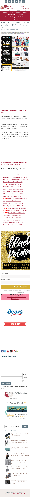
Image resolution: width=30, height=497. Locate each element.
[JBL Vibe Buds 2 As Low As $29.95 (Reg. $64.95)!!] (7, 449)
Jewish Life (21, 17)
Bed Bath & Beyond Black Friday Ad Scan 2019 (15, 179)
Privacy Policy (16, 493)
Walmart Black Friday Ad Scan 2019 (12, 225)
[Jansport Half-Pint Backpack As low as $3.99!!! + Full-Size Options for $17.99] (7, 456)
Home (5, 12)
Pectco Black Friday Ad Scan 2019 (17, 208)
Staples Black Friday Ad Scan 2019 (12, 215)
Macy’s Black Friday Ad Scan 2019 (12, 201)
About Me (23, 493)
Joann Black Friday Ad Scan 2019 (12, 196)
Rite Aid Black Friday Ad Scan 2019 (17, 210)
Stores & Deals (11, 14)
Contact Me (15, 19)
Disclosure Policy (8, 493)
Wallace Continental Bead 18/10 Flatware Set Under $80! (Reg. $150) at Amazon (20, 462)
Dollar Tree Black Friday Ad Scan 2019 (13, 189)
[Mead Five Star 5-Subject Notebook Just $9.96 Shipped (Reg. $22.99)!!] (7, 443)
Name (24, 374)
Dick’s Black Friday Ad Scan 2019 (12, 186)
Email (24, 377)
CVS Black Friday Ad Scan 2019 (16, 184)
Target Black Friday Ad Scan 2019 (12, 217)
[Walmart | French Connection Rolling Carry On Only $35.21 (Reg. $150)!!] (7, 469)
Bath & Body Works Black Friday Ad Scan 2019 (15, 177)
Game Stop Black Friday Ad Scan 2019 (13, 191)
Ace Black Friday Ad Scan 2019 (11, 175)
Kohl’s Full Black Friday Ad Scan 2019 (18, 198)
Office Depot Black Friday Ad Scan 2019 (13, 206)
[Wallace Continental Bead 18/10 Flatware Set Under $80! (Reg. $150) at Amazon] (7, 462)
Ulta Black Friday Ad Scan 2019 (11, 220)
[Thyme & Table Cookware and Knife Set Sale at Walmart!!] (7, 436)
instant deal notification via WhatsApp (16, 298)
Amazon (21, 14)
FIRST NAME (4, 273)
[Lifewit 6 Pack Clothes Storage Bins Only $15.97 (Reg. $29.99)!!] (7, 476)
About (11, 12)
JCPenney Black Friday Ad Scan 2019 (13, 194)
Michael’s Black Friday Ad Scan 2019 (13, 203)
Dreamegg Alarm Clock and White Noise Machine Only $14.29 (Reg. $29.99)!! (19, 481)
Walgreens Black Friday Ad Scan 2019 (13, 222)
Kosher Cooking (10, 17)
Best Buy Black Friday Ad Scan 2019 (12, 182)
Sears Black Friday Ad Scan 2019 (16, 213)
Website (25, 381)
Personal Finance (21, 12)
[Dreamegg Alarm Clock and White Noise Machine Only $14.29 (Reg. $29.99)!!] (7, 482)
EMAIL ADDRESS (5, 279)
